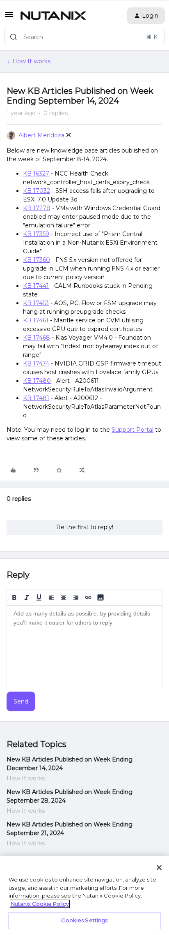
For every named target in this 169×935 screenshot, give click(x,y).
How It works (31, 61)
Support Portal (132, 429)
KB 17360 (36, 260)
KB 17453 (36, 303)
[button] (9, 17)
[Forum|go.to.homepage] (53, 15)
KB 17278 (36, 208)
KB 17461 (35, 320)
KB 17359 (36, 234)
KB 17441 (36, 285)
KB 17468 (36, 337)
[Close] (159, 868)
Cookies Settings (84, 920)
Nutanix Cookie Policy (40, 903)
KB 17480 (37, 380)
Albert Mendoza (41, 135)
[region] (84, 895)
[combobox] (84, 37)
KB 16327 (36, 173)
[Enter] (13, 37)
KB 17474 (36, 363)
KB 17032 (36, 190)
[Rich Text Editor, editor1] (84, 647)
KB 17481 (36, 398)
